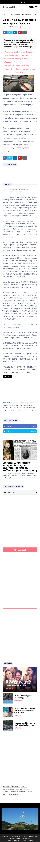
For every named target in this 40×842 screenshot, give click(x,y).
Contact (31, 840)
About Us (16, 840)
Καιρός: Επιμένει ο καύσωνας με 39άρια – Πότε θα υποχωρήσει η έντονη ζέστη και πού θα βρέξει (20, 69)
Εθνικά (30, 791)
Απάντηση (7, 376)
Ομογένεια (6, 791)
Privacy (24, 840)
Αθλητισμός (6, 786)
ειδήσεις (24, 786)
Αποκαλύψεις (16, 786)
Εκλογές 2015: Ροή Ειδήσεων (18, 791)
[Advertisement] (20, 521)
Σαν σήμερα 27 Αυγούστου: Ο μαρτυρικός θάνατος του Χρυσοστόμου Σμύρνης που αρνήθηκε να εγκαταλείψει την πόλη (20, 467)
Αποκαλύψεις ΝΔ (13, 794)
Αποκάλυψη (28, 789)
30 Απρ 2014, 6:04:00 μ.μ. (17, 192)
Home (9, 840)
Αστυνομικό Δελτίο (8, 789)
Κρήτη (5, 794)
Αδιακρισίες (19, 789)
